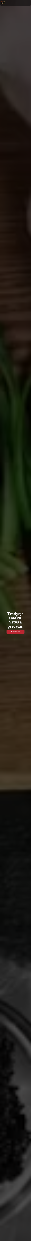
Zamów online (15, 631)
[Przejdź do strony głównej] (3, 2)
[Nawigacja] (28, 2)
